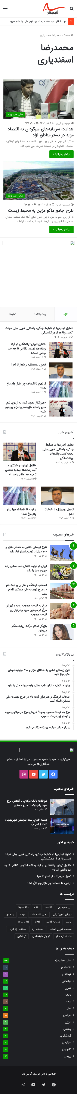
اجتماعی (66, 981)
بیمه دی (10, 914)
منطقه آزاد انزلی (17, 929)
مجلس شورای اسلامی (60, 929)
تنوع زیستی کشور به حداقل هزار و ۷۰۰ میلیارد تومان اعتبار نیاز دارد (26, 549)
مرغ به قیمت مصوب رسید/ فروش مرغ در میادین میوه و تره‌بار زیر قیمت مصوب (26, 610)
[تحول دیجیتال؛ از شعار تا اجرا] (61, 370)
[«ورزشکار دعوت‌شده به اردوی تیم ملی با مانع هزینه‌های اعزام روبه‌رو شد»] (61, 408)
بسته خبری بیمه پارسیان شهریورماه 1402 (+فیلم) (26, 822)
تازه (66, 314)
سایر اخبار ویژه (63, 960)
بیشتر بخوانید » (61, 154)
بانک (36, 907)
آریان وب (26, 1074)
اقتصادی (66, 967)
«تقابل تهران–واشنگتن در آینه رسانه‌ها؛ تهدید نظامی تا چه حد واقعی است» (27, 348)
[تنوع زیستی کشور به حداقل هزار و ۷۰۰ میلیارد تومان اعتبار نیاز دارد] (62, 553)
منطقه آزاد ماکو (63, 936)
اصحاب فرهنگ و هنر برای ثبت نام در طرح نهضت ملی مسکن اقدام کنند (26, 589)
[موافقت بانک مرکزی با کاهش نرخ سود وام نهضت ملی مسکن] (62, 807)
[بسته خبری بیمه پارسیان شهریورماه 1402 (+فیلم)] (62, 826)
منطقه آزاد (37, 929)
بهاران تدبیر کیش (62, 914)
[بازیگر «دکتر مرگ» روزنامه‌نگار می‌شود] (62, 632)
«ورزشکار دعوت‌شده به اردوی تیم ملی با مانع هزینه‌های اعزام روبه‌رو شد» (25, 407)
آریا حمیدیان (64, 907)
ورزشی (67, 1029)
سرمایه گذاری (53, 922)
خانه (68, 35)
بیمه (22, 914)
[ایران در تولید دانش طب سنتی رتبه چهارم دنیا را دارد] (62, 572)
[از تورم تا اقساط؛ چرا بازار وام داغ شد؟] (61, 389)
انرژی (68, 1022)
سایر (68, 1008)
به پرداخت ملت (39, 914)
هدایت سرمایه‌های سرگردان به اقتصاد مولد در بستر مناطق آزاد (41, 132)
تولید (68, 922)
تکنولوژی (66, 1049)
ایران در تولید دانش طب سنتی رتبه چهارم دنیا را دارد (26, 568)
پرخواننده (40, 314)
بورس (67, 1056)
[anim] (54, 9)
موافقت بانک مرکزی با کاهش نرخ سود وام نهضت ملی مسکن (27, 803)
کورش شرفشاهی (41, 936)
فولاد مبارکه (23, 922)
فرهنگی (66, 974)
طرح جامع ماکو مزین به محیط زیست (41, 210)
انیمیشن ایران (63, 123)
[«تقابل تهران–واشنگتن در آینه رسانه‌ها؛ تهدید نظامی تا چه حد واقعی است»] (61, 350)
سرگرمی (66, 1042)
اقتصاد (48, 907)
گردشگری (21, 936)
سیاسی (67, 1015)
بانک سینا (23, 907)
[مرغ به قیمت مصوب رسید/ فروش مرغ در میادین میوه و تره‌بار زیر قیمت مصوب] (62, 611)
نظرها (12, 314)
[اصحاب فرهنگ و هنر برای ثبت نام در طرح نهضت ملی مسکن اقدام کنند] (62, 591)
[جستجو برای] (72, 10)
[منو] (5, 10)
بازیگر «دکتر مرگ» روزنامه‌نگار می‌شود (29, 628)
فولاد (37, 922)
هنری (68, 988)
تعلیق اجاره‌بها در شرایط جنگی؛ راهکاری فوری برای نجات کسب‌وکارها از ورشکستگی (39, 330)
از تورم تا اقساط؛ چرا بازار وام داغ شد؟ (26, 385)
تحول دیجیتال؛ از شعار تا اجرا (29, 364)
